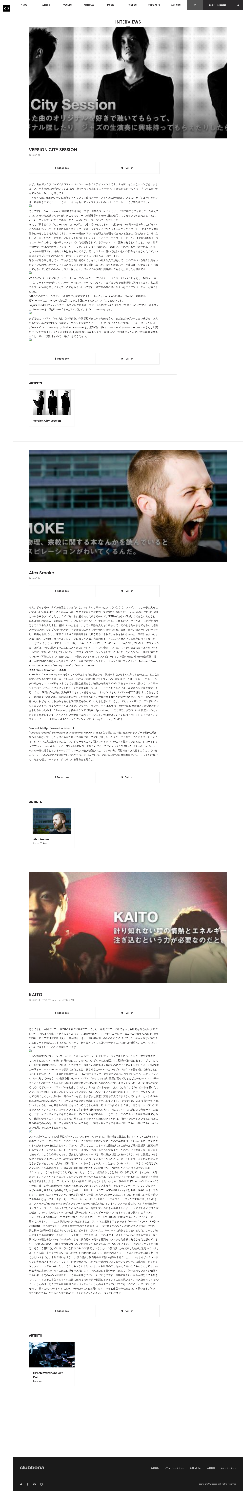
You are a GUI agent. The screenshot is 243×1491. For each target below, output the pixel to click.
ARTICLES (89, 4)
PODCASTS (154, 4)
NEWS (24, 4)
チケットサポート (228, 1468)
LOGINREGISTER (217, 5)
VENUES (67, 4)
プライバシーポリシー (174, 1468)
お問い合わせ (196, 1468)
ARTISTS (176, 4)
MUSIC (111, 4)
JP (195, 5)
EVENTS (45, 4)
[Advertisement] (128, 1429)
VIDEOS (132, 4)
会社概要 (211, 1468)
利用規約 (155, 1468)
